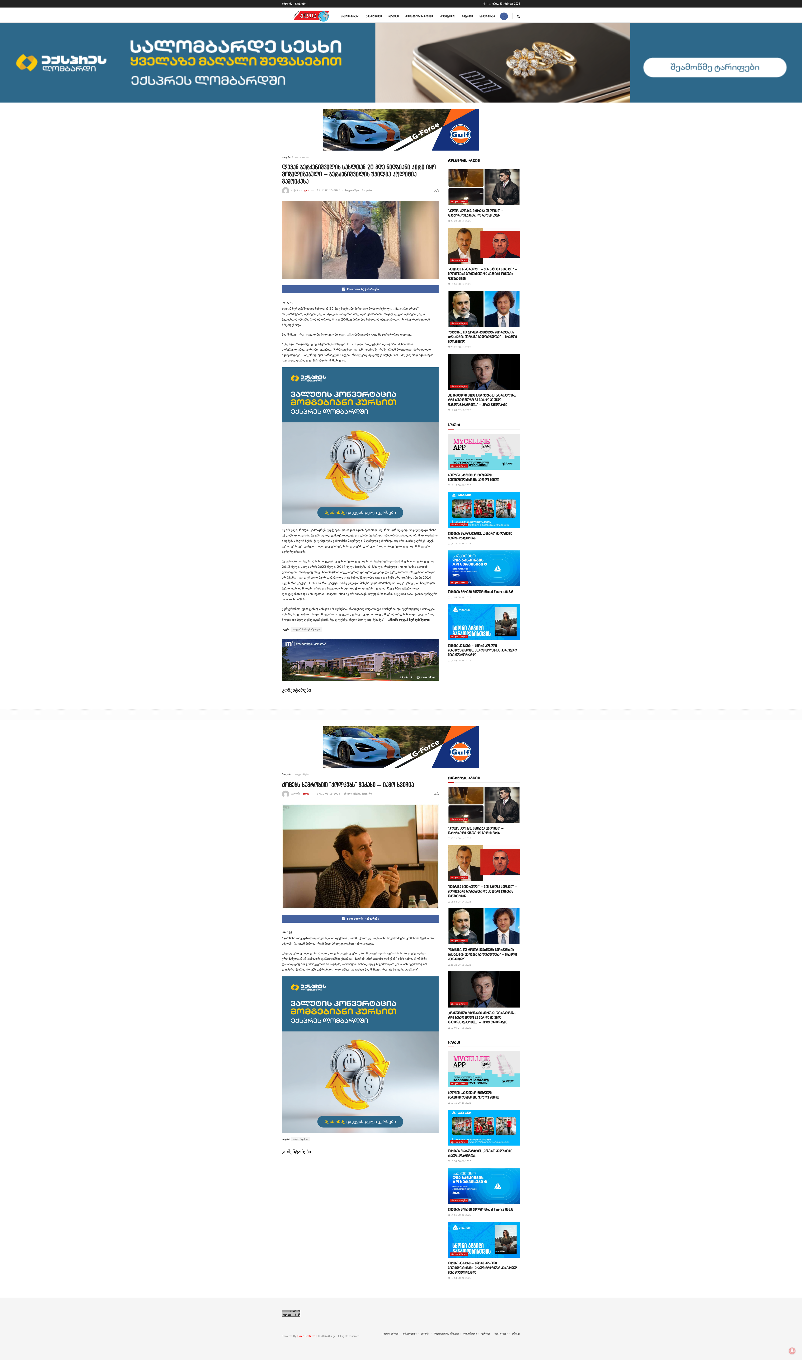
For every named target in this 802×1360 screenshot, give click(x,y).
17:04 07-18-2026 (460, 410)
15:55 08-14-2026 (460, 284)
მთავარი (286, 157)
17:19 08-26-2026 (460, 485)
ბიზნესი (393, 16)
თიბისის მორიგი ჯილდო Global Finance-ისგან (480, 592)
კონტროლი (447, 16)
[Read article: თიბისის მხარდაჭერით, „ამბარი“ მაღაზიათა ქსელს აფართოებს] (484, 510)
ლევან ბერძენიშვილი (306, 629)
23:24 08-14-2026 (460, 221)
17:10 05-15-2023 (328, 793)
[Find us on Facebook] (504, 16)
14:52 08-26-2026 (460, 597)
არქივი (516, 1333)
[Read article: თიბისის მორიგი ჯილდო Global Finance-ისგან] (484, 568)
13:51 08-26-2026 (460, 660)
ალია (306, 190)
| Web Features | (307, 1336)
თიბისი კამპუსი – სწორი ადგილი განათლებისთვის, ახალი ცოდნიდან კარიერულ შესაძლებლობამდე (482, 650)
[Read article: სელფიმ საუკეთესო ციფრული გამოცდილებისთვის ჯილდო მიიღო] (484, 452)
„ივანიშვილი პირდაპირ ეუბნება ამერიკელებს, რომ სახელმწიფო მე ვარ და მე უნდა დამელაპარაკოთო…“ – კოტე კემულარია (482, 400)
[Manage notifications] (792, 1350)
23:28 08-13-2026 (460, 347)
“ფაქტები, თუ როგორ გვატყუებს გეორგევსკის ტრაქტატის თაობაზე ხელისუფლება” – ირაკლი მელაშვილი (482, 336)
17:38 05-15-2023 (328, 190)
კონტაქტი (300, 3)
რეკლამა (287, 3)
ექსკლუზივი (374, 16)
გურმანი (467, 16)
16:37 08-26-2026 (460, 543)
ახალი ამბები (350, 16)
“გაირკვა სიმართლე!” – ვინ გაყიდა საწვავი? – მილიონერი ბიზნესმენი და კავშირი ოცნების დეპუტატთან (482, 273)
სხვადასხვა (487, 16)
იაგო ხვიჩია (300, 1139)
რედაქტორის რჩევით (419, 16)
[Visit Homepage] (311, 16)
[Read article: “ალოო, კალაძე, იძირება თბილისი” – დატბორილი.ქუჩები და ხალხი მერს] (484, 187)
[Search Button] (518, 16)
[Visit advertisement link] (401, 133)
